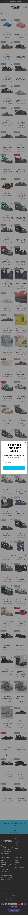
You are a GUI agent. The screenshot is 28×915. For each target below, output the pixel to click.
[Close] (25, 443)
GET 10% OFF (14, 468)
